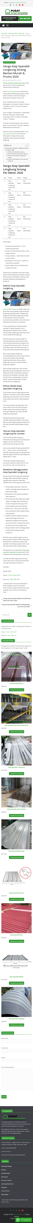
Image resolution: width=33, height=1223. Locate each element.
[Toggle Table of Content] (26, 145)
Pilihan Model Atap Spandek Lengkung (18, 154)
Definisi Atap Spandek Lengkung (16, 152)
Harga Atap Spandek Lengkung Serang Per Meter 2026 (16, 149)
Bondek (3, 1170)
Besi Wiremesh (5, 1173)
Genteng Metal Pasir (7, 1184)
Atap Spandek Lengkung (16, 33)
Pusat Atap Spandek (9, 80)
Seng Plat (4, 1187)
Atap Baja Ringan (6, 1166)
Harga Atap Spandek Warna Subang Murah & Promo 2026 (19, 3)
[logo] (14, 1115)
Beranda (4, 33)
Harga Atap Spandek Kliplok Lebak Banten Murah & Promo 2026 (17, 600)
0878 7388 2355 (15, 579)
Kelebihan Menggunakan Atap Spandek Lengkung (18, 160)
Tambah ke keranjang (16, 690)
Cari (29, 615)
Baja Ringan (4, 1194)
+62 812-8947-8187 (14, 575)
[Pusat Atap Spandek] (3, 25)
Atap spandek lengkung (10, 309)
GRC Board (4, 1177)
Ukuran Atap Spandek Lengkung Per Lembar (17, 156)
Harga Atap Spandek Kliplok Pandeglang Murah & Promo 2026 (16, 606)
